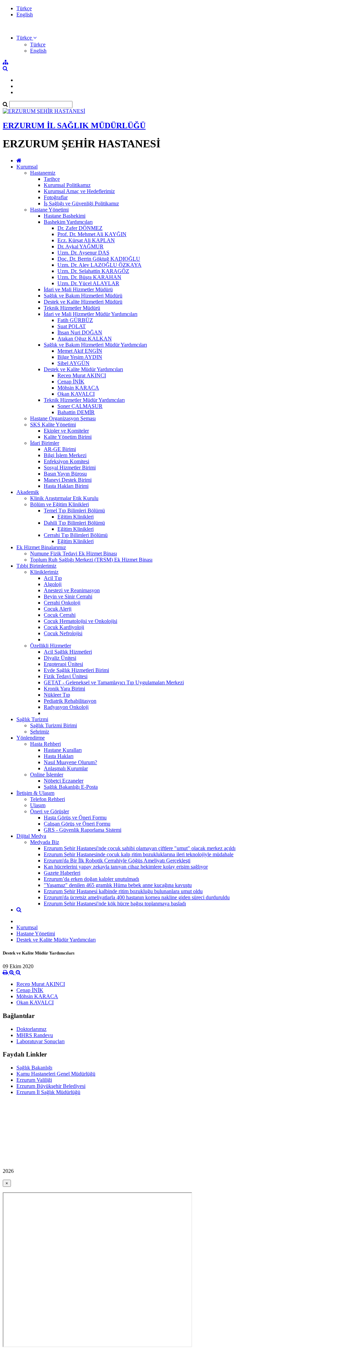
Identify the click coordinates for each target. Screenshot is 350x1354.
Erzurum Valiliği (34, 1080)
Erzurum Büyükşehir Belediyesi (50, 1086)
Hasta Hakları (58, 756)
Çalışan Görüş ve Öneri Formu (77, 824)
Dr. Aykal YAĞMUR (80, 246)
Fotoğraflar (56, 197)
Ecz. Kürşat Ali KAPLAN (86, 240)
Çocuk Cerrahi (60, 615)
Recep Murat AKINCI (81, 375)
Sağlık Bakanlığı (34, 1068)
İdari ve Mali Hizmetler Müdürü (78, 289)
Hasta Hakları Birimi (66, 486)
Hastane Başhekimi (64, 216)
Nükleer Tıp (57, 695)
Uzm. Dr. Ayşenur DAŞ (83, 253)
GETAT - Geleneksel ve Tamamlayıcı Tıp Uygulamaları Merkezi (114, 682)
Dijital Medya (31, 836)
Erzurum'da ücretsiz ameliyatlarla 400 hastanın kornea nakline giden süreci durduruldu (137, 897)
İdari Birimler (44, 443)
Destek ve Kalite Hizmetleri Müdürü (83, 302)
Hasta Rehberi (45, 744)
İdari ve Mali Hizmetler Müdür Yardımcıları (90, 314)
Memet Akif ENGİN (79, 351)
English (24, 14)
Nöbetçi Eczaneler (63, 781)
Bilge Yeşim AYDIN (79, 357)
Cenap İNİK (70, 381)
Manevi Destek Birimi (68, 480)
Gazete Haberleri (62, 873)
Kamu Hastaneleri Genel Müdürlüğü (55, 1074)
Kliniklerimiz (44, 572)
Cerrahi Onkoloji (62, 603)
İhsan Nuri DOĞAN (79, 332)
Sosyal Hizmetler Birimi (70, 467)
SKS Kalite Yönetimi (53, 424)
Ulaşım (37, 805)
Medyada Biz (44, 842)
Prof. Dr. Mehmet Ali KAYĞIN (91, 234)
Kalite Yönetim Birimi (68, 437)
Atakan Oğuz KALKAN (84, 338)
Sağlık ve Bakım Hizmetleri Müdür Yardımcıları (95, 345)
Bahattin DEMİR (76, 412)
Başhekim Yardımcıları (68, 222)
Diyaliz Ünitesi (60, 658)
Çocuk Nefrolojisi (63, 633)
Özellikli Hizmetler (50, 646)
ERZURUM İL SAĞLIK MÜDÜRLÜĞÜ (74, 125)
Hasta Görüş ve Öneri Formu (75, 817)
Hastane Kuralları (63, 750)
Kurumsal (27, 167)
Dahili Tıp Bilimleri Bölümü (74, 523)
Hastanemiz (42, 173)
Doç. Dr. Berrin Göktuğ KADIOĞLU (98, 259)
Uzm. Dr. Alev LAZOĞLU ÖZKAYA (99, 265)
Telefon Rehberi (47, 799)
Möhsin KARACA (78, 388)
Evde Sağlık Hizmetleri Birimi (76, 670)
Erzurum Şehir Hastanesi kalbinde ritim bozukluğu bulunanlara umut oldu (123, 891)
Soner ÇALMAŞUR (80, 406)
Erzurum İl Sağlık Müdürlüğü (48, 1092)
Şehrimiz (39, 731)
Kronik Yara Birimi (64, 688)
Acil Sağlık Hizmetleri (68, 652)
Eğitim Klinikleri (75, 517)
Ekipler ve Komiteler (66, 431)
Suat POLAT (71, 326)
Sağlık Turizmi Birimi (53, 725)
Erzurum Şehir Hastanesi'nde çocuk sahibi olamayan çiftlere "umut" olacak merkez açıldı (139, 848)
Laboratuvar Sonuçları (40, 1041)
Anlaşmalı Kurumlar (66, 768)
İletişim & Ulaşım (35, 793)
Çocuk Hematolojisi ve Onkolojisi (80, 621)
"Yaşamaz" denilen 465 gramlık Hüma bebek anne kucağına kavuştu (118, 885)
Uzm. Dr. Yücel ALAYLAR (88, 283)
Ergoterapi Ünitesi (63, 664)
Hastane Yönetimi (49, 210)
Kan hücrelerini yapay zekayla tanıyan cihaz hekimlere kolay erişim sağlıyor (126, 867)
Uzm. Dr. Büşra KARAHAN (89, 277)
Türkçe (24, 8)
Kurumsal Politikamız (67, 185)
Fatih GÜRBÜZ (75, 320)
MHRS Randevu (34, 1035)
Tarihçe (52, 179)
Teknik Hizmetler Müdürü (72, 308)
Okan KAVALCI (76, 394)
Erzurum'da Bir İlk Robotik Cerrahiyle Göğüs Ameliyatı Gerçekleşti (117, 860)
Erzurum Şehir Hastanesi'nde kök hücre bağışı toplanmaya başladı (115, 903)
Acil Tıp (53, 578)
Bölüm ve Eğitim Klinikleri (59, 504)
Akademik (27, 492)
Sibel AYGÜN (73, 363)
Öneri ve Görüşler (49, 811)
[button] (26, 38)
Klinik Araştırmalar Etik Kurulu (64, 498)
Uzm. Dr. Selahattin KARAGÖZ (93, 271)
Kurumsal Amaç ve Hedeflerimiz (79, 191)
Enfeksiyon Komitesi (66, 461)
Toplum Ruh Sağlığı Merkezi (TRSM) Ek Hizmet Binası (91, 560)
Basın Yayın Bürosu (65, 474)
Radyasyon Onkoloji (66, 707)
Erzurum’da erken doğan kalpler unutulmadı (91, 879)
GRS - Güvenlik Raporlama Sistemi (82, 830)
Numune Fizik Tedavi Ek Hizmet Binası (73, 553)
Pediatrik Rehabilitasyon (70, 701)
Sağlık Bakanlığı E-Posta (71, 787)
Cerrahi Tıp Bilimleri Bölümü (76, 535)
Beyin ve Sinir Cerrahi (68, 596)
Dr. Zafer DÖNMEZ (80, 228)
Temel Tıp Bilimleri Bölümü (74, 510)
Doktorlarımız (31, 1029)
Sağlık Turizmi (32, 719)
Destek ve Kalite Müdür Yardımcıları (83, 369)
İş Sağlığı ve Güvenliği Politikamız (81, 203)
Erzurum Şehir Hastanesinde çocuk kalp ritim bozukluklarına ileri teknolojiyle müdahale (138, 854)
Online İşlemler (46, 774)
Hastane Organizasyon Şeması (63, 418)
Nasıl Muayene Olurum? (70, 762)
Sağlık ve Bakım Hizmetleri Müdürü (83, 296)
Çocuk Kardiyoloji (64, 627)
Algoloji (53, 584)
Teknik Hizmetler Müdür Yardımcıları (84, 400)
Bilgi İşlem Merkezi (65, 455)
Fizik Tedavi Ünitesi (66, 676)
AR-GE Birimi (60, 449)
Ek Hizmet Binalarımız (41, 547)
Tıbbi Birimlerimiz (36, 566)
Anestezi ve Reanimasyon (72, 590)
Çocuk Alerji (57, 609)
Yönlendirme (30, 738)
